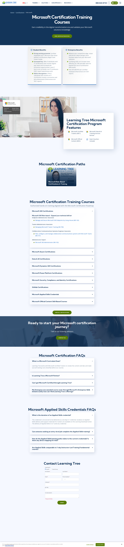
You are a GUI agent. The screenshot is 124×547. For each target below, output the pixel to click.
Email (46, 476)
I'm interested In (48, 492)
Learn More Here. (9, 545)
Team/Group (55, 469)
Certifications (20, 12)
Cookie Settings (90, 544)
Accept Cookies (100, 544)
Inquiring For (47, 467)
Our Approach (56, 3)
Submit (62, 502)
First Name (47, 471)
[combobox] (64, 479)
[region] (62, 544)
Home (12, 12)
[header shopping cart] (120, 3)
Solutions (44, 3)
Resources (67, 3)
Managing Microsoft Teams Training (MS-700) (49, 227)
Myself (47, 469)
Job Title (46, 487)
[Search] (109, 3)
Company (47, 482)
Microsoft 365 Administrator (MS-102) (47, 242)
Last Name (65, 471)
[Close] (121, 544)
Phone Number (66, 476)
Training (35, 3)
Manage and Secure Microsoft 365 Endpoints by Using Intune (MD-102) (57, 220)
